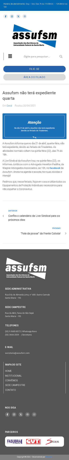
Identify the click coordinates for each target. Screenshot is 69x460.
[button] (10, 56)
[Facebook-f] (7, 414)
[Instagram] (14, 414)
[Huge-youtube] (34, 414)
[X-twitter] (20, 414)
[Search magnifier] (61, 56)
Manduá (49, 457)
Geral (9, 105)
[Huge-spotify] (27, 414)
